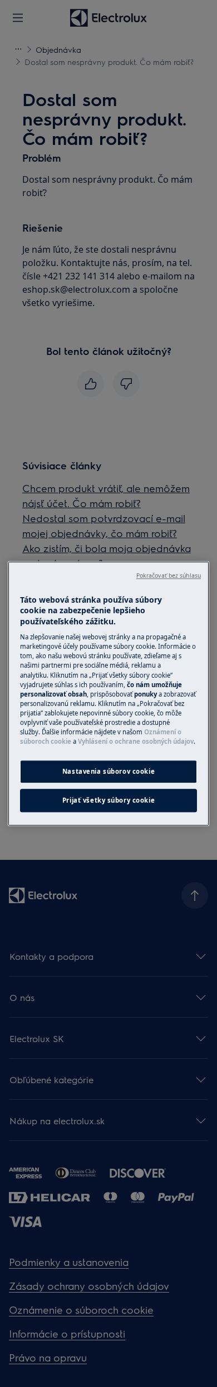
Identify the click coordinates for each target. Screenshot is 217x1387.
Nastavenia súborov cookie (108, 771)
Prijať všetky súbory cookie (108, 800)
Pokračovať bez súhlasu (168, 575)
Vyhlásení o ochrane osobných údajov (136, 741)
